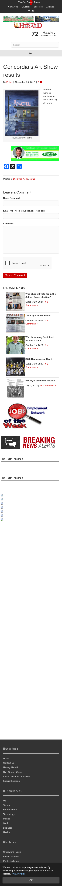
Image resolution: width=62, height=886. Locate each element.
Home (6, 758)
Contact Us (13, 7)
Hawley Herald (10, 767)
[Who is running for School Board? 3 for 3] (15, 344)
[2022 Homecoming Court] (15, 366)
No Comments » (48, 385)
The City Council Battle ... (30, 2)
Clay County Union (12, 772)
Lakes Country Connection (16, 776)
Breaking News (20, 179)
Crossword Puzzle (12, 852)
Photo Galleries (11, 861)
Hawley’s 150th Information (40, 380)
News (32, 179)
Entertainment (10, 809)
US (4, 800)
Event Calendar (11, 856)
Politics (6, 818)
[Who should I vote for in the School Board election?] (15, 301)
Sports (6, 805)
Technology (9, 814)
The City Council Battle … (39, 315)
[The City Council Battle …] (15, 323)
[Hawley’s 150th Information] (15, 388)
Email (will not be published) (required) (24, 210)
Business (7, 827)
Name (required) (12, 198)
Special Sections (11, 781)
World (6, 823)
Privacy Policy (18, 873)
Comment (8, 223)
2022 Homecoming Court (38, 359)
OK (31, 880)
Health (6, 832)
